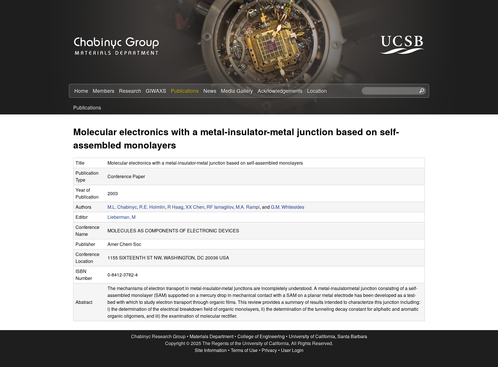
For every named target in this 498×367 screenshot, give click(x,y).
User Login (292, 350)
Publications (185, 90)
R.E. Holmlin (152, 207)
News (209, 90)
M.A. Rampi (248, 207)
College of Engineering (261, 336)
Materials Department (211, 336)
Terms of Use (244, 350)
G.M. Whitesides (287, 207)
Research (130, 90)
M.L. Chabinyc (122, 207)
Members (103, 90)
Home (81, 90)
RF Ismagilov (220, 207)
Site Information (211, 350)
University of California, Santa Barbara (328, 336)
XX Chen (195, 207)
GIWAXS (156, 90)
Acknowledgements (280, 90)
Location (317, 90)
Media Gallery (237, 90)
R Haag (175, 207)
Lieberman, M (121, 217)
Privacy (269, 350)
